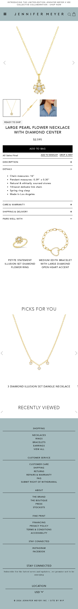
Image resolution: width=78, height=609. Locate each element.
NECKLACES (39, 435)
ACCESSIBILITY (39, 533)
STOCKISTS (39, 507)
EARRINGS (39, 445)
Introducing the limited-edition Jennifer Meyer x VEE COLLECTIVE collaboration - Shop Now (39, 3)
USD (37, 592)
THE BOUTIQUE (39, 500)
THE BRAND (39, 497)
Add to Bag (38, 148)
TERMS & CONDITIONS (39, 529)
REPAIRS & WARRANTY (39, 475)
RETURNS (39, 471)
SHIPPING (39, 467)
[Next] (73, 63)
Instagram (39, 548)
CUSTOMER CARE (39, 464)
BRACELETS (39, 442)
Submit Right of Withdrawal (39, 482)
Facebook (39, 551)
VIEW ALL (39, 449)
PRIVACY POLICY (39, 526)
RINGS (39, 438)
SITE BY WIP (57, 601)
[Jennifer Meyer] (39, 14)
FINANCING (39, 522)
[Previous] (4, 63)
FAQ (39, 478)
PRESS (39, 504)
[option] (39, 3)
